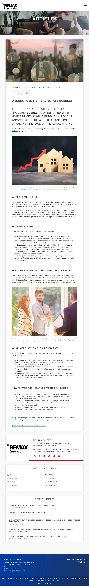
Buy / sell (13, 478)
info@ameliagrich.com (17, 571)
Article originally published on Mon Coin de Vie (29, 426)
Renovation (52, 482)
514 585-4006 (13, 569)
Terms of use (39, 580)
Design (12, 482)
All (11, 475)
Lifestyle (13, 488)
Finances (13, 485)
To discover (52, 485)
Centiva (48, 583)
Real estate (20, 87)
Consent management (52, 580)
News (49, 475)
